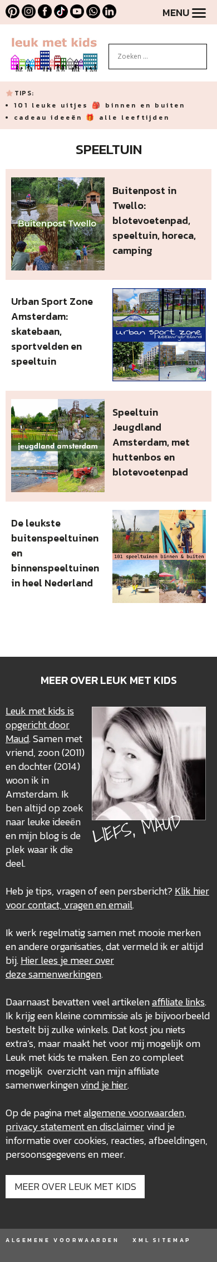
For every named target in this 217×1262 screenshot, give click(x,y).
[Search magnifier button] (198, 52)
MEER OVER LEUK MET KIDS (75, 1186)
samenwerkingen (64, 974)
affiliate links (178, 1001)
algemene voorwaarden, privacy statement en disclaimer (96, 1119)
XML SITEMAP (161, 1240)
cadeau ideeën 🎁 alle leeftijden (92, 117)
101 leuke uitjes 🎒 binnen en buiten (99, 105)
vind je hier (104, 1084)
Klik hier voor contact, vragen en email (107, 897)
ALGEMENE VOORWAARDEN (62, 1240)
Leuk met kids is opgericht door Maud (40, 724)
